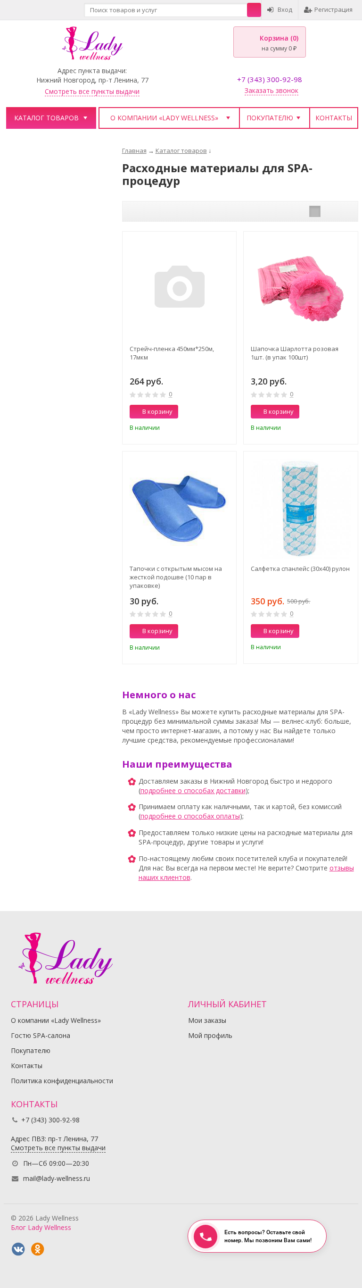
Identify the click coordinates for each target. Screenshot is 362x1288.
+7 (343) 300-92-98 (269, 79)
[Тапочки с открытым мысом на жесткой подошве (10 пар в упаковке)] (180, 509)
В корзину (157, 411)
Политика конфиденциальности (62, 1080)
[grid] (315, 211)
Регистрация (333, 9)
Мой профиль (210, 1035)
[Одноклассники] (37, 1249)
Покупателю (270, 117)
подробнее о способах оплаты (190, 815)
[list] (329, 211)
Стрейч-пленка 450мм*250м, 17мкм (172, 352)
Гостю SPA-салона (40, 1035)
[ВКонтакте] (18, 1249)
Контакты (333, 117)
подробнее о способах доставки (193, 790)
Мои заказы (207, 1020)
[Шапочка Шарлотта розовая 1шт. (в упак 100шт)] (301, 289)
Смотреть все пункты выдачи (92, 91)
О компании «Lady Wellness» (164, 117)
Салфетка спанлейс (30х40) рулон (300, 568)
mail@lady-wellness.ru (56, 1178)
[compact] (344, 211)
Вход (285, 9)
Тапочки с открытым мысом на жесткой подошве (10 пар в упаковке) (176, 577)
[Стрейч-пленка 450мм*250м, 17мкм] (180, 289)
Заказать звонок (271, 90)
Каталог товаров (46, 117)
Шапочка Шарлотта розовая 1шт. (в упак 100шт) (294, 352)
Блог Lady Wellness (41, 1227)
